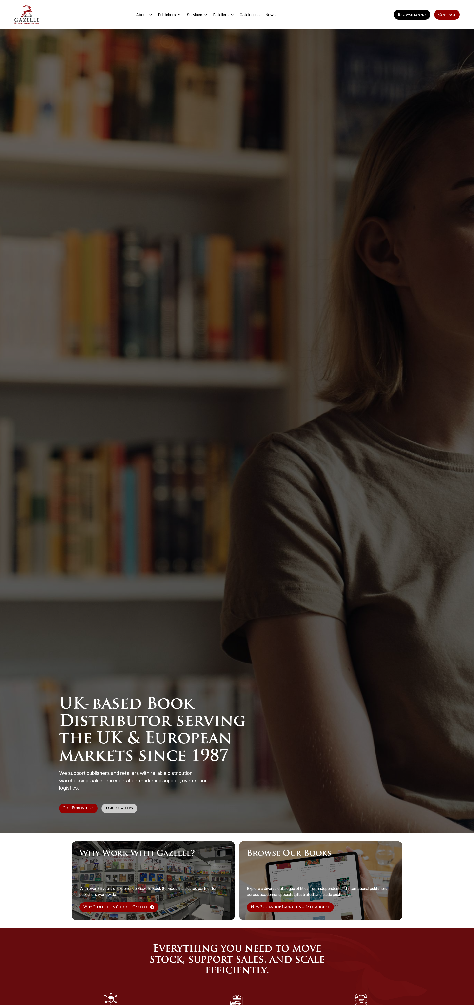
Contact (447, 15)
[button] (144, 15)
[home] (45, 14)
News (270, 14)
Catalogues (250, 14)
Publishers (167, 14)
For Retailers (119, 808)
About (141, 14)
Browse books (412, 15)
